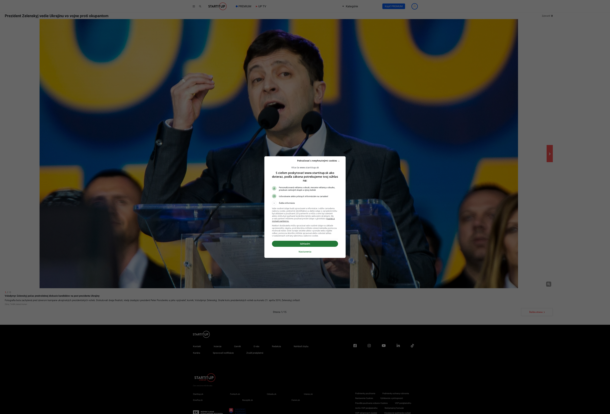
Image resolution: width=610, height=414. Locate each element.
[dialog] (305, 207)
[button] (305, 203)
